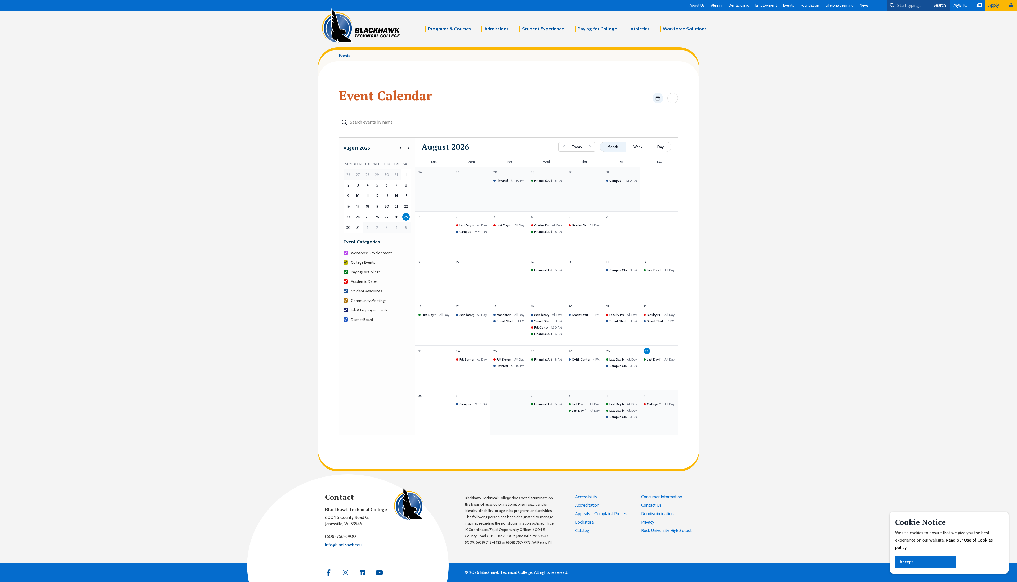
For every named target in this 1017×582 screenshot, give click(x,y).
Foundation (810, 5)
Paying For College (366, 272)
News (864, 5)
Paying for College (597, 29)
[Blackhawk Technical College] (361, 26)
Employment (766, 5)
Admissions (496, 29)
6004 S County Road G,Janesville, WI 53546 (347, 520)
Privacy (647, 522)
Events (788, 5)
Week (637, 146)
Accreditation (587, 505)
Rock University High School (666, 530)
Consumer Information (661, 496)
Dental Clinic (739, 5)
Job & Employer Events (369, 310)
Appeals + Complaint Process (601, 513)
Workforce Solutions (685, 29)
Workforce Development (371, 253)
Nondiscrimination (657, 513)
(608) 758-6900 (340, 536)
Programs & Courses (449, 29)
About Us (697, 5)
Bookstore (584, 522)
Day (660, 146)
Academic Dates (364, 281)
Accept (906, 561)
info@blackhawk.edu (343, 544)
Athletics (640, 29)
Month (612, 146)
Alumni (716, 5)
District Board (362, 319)
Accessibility (586, 496)
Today (577, 146)
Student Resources (366, 291)
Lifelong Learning (839, 5)
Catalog (582, 530)
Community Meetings (368, 300)
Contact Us (651, 505)
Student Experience (543, 29)
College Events (363, 262)
